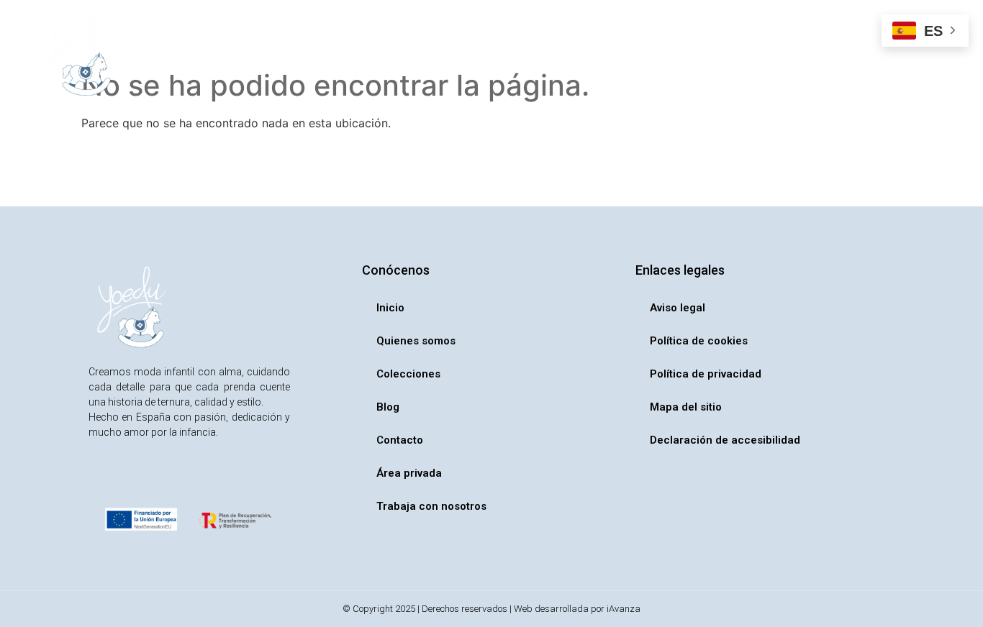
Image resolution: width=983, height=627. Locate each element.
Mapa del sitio (686, 407)
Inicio (219, 53)
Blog (490, 53)
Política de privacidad (705, 373)
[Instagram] (101, 477)
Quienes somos (301, 53)
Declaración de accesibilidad (725, 440)
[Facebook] (132, 477)
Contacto (553, 53)
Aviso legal (677, 307)
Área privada (638, 53)
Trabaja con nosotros (755, 53)
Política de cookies (699, 340)
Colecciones (402, 53)
